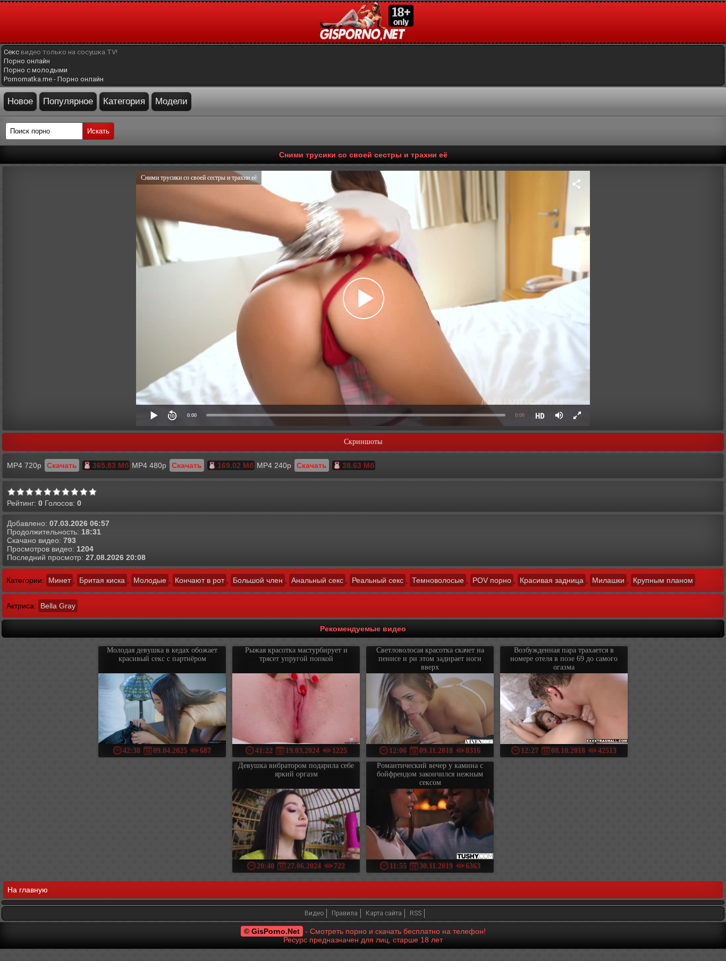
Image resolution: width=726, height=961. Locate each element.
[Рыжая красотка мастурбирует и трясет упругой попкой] (296, 709)
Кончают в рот (199, 580)
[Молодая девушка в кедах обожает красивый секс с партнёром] (162, 709)
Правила (345, 913)
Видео (314, 913)
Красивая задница (552, 580)
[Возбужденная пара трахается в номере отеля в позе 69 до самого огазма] (564, 709)
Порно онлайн (27, 61)
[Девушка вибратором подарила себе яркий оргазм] (296, 825)
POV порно (491, 580)
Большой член (258, 580)
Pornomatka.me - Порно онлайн (54, 79)
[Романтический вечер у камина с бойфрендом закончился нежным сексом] (430, 825)
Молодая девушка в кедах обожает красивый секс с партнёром (162, 654)
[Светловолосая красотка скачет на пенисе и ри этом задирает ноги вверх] (430, 709)
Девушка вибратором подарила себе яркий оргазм (296, 770)
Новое (20, 101)
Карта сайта (384, 913)
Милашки (608, 580)
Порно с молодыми (35, 70)
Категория (124, 101)
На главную (27, 889)
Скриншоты (363, 442)
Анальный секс (317, 580)
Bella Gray (57, 605)
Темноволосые (438, 580)
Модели (171, 101)
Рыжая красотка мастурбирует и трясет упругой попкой (296, 654)
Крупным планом (663, 580)
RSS (415, 913)
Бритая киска (102, 580)
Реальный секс (377, 580)
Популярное (68, 101)
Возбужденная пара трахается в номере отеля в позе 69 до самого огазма (564, 658)
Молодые (149, 580)
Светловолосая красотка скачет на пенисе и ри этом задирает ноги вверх (430, 658)
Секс (11, 52)
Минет (59, 580)
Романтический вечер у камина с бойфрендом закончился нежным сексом (430, 774)
